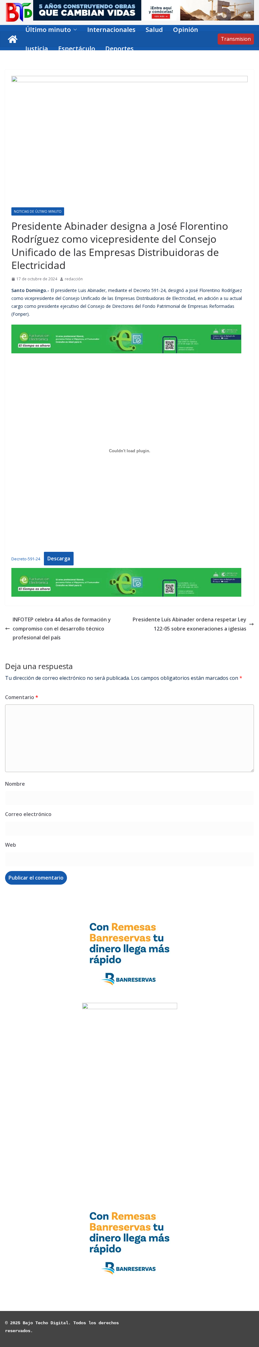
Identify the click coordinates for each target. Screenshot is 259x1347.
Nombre (15, 783)
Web (10, 844)
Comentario (21, 697)
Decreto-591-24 (25, 559)
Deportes (119, 48)
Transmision (236, 38)
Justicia (36, 48)
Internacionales (111, 29)
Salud (154, 29)
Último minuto (48, 29)
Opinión (185, 29)
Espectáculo (76, 48)
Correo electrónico (28, 814)
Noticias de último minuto (38, 211)
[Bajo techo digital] (13, 39)
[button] (74, 29)
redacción (74, 279)
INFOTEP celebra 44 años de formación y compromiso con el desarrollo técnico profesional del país (62, 628)
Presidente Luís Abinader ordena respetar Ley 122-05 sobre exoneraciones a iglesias (189, 624)
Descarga (58, 558)
